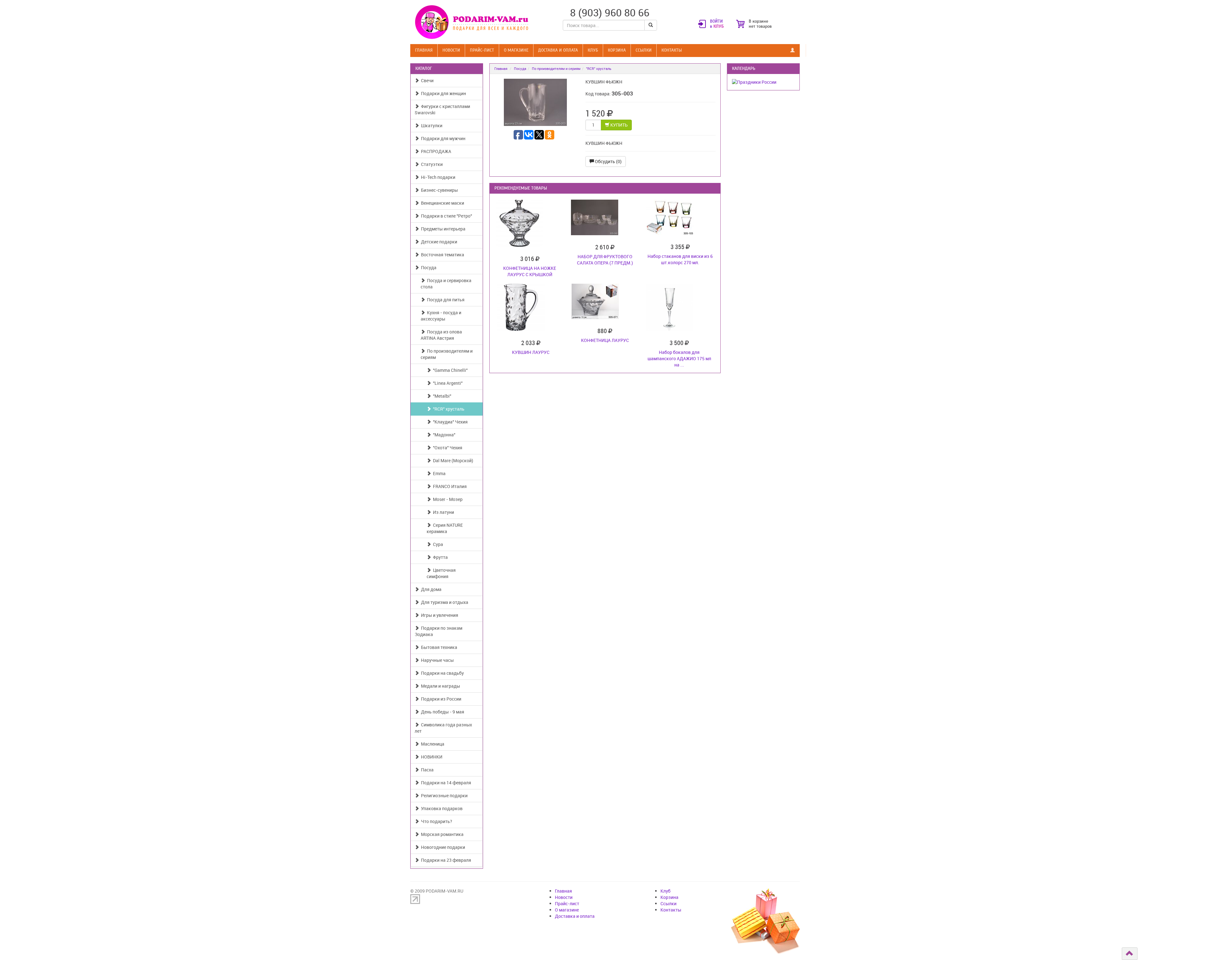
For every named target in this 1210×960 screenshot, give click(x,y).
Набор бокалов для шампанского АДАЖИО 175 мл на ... (679, 358)
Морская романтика (441, 834)
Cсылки (644, 50)
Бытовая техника (438, 647)
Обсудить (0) (608, 161)
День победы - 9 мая (441, 712)
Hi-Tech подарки (437, 177)
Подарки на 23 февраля (445, 860)
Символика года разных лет (443, 728)
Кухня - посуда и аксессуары (441, 316)
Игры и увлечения (438, 615)
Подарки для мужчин (442, 138)
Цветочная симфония (441, 573)
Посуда (427, 267)
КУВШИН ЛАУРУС (531, 352)
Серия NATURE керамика (445, 528)
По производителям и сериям (447, 354)
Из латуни (442, 512)
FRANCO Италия (449, 486)
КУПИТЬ (618, 125)
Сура (437, 544)
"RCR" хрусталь (447, 409)
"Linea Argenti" (447, 383)
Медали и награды (439, 686)
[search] (650, 25)
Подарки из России (440, 699)
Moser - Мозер (447, 499)
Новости (451, 50)
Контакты (671, 50)
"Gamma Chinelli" (449, 370)
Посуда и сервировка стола (446, 283)
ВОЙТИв (717, 24)
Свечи (426, 80)
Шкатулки (430, 125)
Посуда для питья (444, 300)
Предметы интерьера (442, 229)
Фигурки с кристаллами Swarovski (442, 109)
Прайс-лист (482, 50)
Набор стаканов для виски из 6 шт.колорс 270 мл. (680, 259)
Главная (424, 50)
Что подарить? (435, 821)
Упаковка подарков (441, 808)
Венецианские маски (441, 203)
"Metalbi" (441, 396)
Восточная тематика (441, 255)
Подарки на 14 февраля (445, 783)
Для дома (430, 589)
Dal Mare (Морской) (452, 460)
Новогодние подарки (442, 847)
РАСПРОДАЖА (435, 151)
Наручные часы (436, 660)
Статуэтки (431, 164)
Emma (438, 473)
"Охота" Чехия (446, 448)
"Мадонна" (443, 435)
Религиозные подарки (443, 795)
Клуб (593, 50)
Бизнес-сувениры (438, 190)
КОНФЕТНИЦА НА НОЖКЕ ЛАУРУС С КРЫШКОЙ (529, 271)
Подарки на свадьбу (441, 673)
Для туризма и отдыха (443, 602)
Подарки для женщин (442, 93)
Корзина (617, 50)
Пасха (426, 770)
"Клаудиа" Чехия (449, 422)
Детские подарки (438, 242)
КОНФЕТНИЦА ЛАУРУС (605, 340)
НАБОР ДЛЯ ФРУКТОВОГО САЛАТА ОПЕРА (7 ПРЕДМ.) (605, 259)
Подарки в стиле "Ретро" (445, 216)
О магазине (516, 50)
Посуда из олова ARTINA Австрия (441, 335)
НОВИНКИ (430, 757)
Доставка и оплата (558, 50)
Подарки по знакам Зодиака (438, 631)
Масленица (431, 744)
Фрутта (439, 557)
